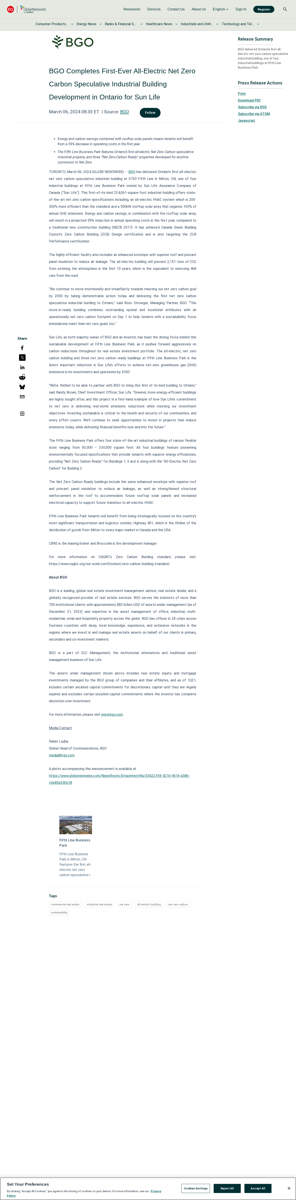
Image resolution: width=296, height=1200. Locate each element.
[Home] (26, 9)
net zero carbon (178, 904)
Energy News (86, 24)
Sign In (241, 9)
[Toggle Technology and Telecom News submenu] (258, 24)
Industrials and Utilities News (197, 24)
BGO (124, 111)
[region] (148, 1188)
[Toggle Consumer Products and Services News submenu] (72, 24)
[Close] (289, 1188)
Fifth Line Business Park (74, 842)
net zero (124, 904)
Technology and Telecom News (238, 24)
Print (242, 94)
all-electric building (149, 904)
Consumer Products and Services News (52, 24)
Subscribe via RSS (252, 107)
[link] (132, 9)
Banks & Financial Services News (121, 24)
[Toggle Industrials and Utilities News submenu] (217, 24)
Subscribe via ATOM (254, 114)
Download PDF (249, 100)
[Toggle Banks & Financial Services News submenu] (141, 24)
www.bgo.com (112, 714)
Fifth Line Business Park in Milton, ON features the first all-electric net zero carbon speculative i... (75, 864)
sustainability (59, 912)
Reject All (227, 1188)
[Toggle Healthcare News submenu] (176, 24)
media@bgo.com (62, 755)
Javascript (246, 121)
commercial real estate (65, 904)
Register (264, 9)
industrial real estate (99, 904)
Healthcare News (159, 24)
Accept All (258, 1188)
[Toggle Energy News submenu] (100, 24)
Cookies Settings (196, 1188)
